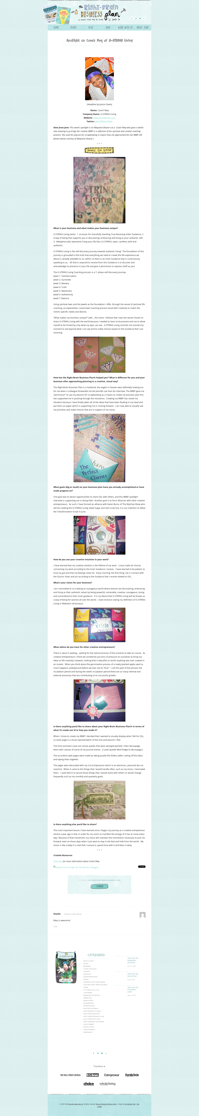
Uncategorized (89, 1029)
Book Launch (88, 961)
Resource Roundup (90, 1008)
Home (56, 27)
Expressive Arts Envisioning (94, 982)
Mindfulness (88, 1000)
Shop (108, 27)
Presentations (89, 1006)
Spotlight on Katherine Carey (132, 990)
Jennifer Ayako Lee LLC (76, 1104)
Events (86, 979)
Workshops (87, 1032)
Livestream (87, 992)
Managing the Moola (91, 995)
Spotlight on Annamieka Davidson (132, 960)
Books (73, 27)
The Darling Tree (130, 1104)
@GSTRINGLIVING (104, 121)
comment (99, 886)
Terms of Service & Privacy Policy (106, 1104)
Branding (87, 966)
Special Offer (88, 1027)
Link (55, 927)
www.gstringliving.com (104, 117)
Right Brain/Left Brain (92, 1011)
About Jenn (143, 27)
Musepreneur (88, 1003)
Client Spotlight (90, 969)
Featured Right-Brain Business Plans (104, 880)
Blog (91, 27)
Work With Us (125, 27)
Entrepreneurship (90, 977)
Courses (86, 971)
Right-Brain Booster (91, 1014)
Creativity (87, 974)
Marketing (87, 998)
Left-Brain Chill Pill (91, 990)
